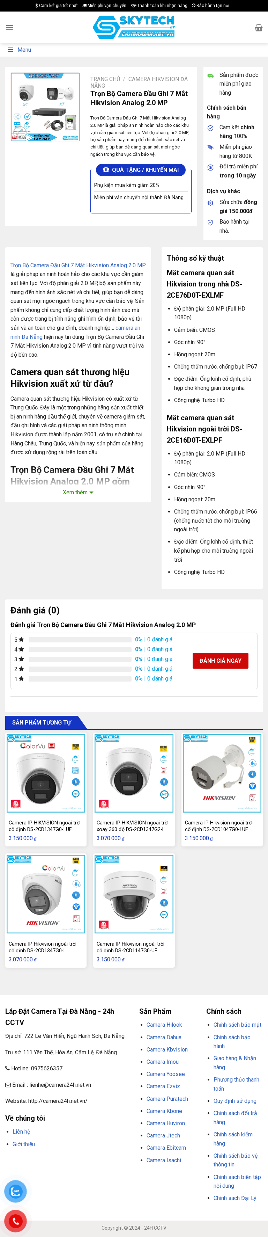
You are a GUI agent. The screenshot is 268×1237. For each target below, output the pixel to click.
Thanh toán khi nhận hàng (161, 5)
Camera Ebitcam (166, 1147)
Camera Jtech (163, 1135)
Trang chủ (105, 79)
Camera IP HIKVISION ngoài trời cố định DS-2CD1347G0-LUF (45, 826)
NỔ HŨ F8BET (55, 1169)
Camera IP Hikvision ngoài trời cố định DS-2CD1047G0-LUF (219, 826)
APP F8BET (30, 1169)
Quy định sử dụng (235, 1101)
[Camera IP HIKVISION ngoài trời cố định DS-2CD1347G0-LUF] (46, 773)
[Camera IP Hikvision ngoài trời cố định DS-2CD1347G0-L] (46, 894)
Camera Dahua (164, 1037)
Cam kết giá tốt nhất (58, 5)
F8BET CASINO (104, 1160)
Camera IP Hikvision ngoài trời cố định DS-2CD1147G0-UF (130, 947)
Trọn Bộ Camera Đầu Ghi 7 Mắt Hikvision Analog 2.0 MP (78, 265)
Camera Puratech (167, 1099)
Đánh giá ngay (220, 660)
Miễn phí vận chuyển (106, 5)
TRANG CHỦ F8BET (39, 1160)
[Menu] (9, 27)
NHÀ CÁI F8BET (73, 1160)
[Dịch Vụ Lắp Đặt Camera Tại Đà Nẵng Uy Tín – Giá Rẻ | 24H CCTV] (134, 27)
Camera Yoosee (166, 1074)
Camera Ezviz (163, 1086)
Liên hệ (21, 1131)
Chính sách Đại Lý (235, 1198)
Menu (24, 49)
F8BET (11, 1160)
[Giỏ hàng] (259, 27)
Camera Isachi (164, 1160)
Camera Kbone (164, 1111)
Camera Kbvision (167, 1049)
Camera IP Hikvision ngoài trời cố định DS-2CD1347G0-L (42, 947)
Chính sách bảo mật (237, 1024)
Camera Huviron (166, 1123)
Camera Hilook (164, 1024)
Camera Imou (163, 1061)
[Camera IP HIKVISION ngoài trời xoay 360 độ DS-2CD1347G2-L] (134, 773)
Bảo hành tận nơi (212, 5)
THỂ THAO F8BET (89, 1169)
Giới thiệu (24, 1144)
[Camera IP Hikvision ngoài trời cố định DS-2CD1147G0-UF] (134, 894)
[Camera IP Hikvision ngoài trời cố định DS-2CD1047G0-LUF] (222, 773)
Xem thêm (75, 492)
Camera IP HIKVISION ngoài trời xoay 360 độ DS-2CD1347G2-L (133, 826)
